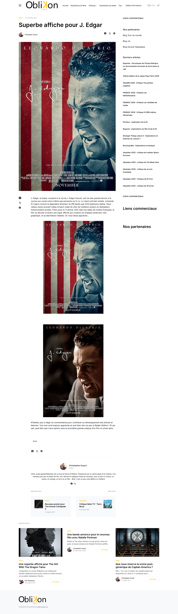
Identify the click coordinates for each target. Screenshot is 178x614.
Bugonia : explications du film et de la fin (140, 129)
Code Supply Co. (42, 607)
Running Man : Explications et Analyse (139, 146)
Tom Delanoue (30, 580)
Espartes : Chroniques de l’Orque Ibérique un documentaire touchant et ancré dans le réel (141, 66)
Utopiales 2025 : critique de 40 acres (138, 186)
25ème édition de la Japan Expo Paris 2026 (141, 76)
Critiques (82, 501)
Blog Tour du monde (132, 35)
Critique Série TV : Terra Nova (90, 505)
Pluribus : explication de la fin (135, 122)
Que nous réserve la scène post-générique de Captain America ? (134, 566)
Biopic (35, 441)
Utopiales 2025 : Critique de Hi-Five (138, 179)
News (21, 18)
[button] (20, 5)
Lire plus (55, 582)
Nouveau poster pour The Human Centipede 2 (55, 506)
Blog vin (126, 41)
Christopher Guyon (31, 35)
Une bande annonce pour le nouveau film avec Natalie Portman (88, 536)
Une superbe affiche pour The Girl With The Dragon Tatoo (38, 566)
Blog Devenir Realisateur (134, 47)
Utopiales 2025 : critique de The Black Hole (141, 162)
